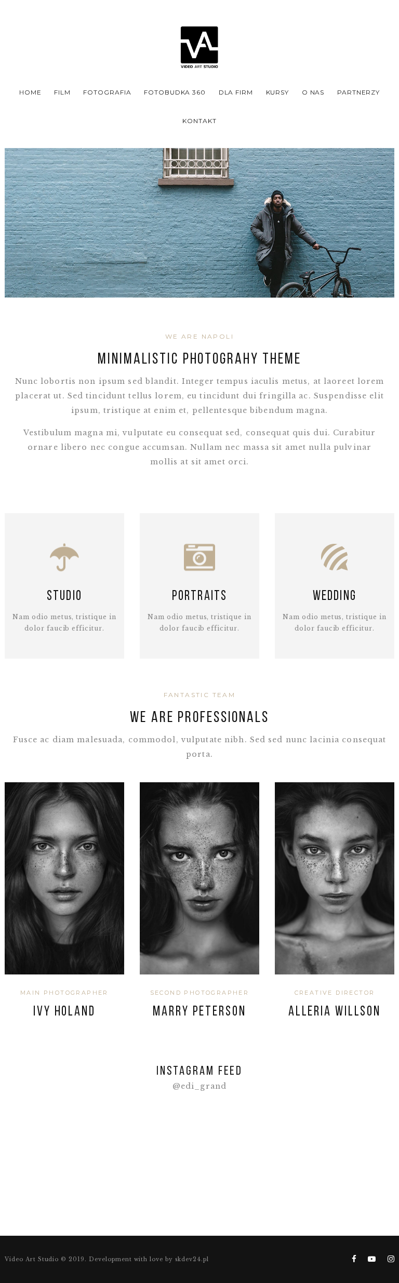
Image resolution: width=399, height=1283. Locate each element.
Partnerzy (358, 92)
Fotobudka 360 (175, 92)
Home (30, 92)
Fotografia (107, 92)
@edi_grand (199, 1086)
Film (62, 92)
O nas (313, 92)
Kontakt (199, 121)
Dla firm (236, 92)
